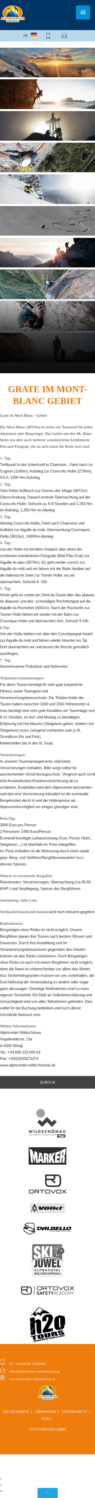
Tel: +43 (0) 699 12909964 (27, 1364)
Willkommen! (16, 1412)
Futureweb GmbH (49, 1429)
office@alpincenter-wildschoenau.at (34, 1371)
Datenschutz (74, 1412)
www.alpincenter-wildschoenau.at (32, 1379)
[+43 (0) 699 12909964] (48, 35)
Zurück (47, 1082)
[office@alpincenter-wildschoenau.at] (64, 35)
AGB (45, 1418)
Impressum (45, 1412)
